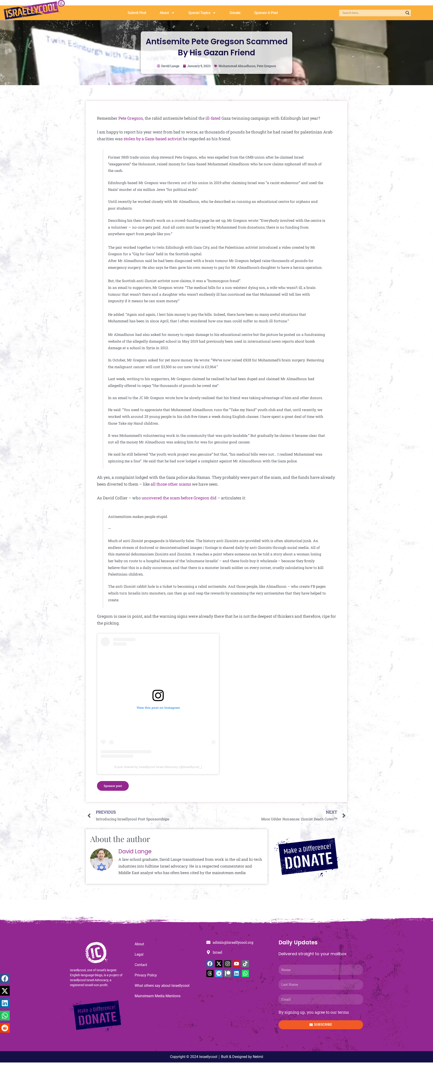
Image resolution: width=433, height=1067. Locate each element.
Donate (235, 13)
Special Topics (199, 13)
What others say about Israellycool (162, 985)
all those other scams (171, 484)
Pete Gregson (266, 66)
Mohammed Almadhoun (237, 66)
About (164, 13)
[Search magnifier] (407, 13)
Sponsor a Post (266, 13)
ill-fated (213, 118)
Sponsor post (113, 786)
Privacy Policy (146, 975)
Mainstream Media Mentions (157, 996)
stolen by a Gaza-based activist (153, 138)
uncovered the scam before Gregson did (179, 498)
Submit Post (137, 13)
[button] (5, 978)
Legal (139, 954)
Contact (141, 965)
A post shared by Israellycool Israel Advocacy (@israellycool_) (158, 767)
